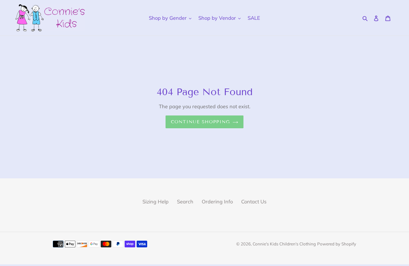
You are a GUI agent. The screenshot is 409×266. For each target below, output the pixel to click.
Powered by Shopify (336, 244)
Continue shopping (200, 121)
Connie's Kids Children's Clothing (284, 244)
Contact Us (254, 201)
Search (185, 201)
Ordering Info (217, 201)
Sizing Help (155, 201)
